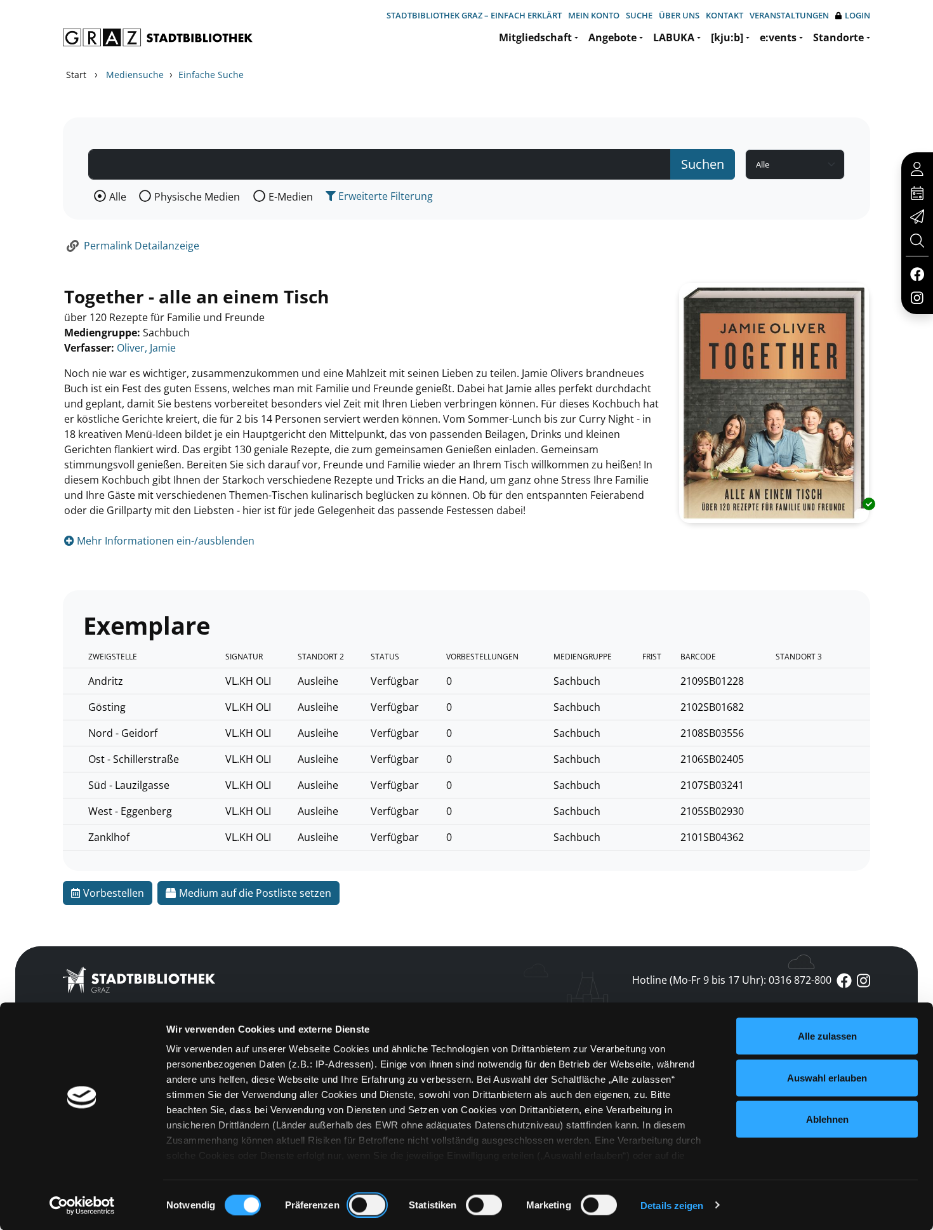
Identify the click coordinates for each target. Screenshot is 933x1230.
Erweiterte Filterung (384, 196)
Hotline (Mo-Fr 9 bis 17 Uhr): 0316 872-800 (731, 980)
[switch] (367, 1204)
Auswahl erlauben (827, 1077)
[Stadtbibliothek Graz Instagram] (917, 297)
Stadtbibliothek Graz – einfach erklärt (474, 15)
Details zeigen (671, 1205)
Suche (639, 15)
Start (76, 75)
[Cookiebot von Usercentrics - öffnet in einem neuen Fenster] (82, 1205)
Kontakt (724, 15)
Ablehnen (827, 1119)
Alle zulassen (827, 1036)
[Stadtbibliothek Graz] (158, 37)
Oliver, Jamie (146, 348)
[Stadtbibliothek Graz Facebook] (917, 273)
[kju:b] (727, 37)
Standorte (838, 37)
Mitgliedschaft (535, 37)
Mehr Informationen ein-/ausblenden (164, 541)
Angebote (612, 37)
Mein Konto (593, 15)
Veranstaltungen (789, 15)
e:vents (778, 37)
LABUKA (673, 37)
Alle (117, 197)
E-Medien (290, 197)
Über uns (679, 15)
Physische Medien (197, 197)
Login (857, 15)
